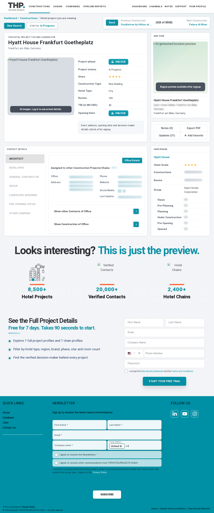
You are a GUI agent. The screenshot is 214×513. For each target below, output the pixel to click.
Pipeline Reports (94, 6)
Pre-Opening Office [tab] (22, 204)
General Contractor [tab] (24, 176)
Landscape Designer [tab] (23, 195)
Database (8, 417)
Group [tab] (13, 185)
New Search (14, 25)
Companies (73, 6)
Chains (58, 6)
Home (6, 412)
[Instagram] (194, 414)
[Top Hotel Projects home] (16, 7)
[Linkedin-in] (174, 414)
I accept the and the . (161, 371)
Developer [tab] (16, 167)
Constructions (39, 6)
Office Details (132, 160)
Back (112, 22)
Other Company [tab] (20, 213)
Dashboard (10, 18)
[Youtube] (184, 414)
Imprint (154, 508)
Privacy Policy (100, 472)
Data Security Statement (152, 371)
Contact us (9, 427)
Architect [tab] (16, 158)
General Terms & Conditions (173, 508)
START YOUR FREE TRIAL (164, 381)
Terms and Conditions (182, 371)
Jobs (6, 422)
